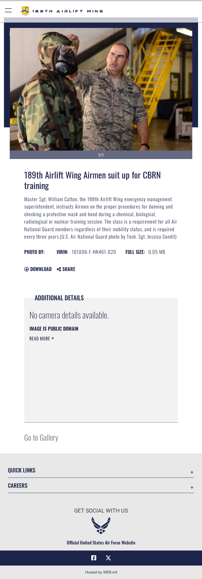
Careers (17, 485)
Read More (40, 338)
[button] (8, 11)
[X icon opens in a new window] (108, 558)
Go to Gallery (41, 437)
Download (40, 269)
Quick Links (21, 470)
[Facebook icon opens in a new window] (94, 558)
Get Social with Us (101, 511)
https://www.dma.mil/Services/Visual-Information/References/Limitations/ (91, 379)
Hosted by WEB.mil (101, 572)
